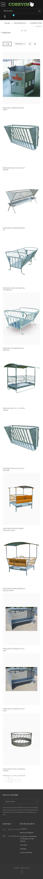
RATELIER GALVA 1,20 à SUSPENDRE (14, 169)
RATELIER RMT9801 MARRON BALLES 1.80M (14, 589)
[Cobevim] (21, 4)
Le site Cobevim (26, 852)
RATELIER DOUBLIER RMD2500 (14, 229)
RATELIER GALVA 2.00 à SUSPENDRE (13, 469)
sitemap (23, 849)
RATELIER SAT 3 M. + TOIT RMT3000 (14, 409)
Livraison (23, 829)
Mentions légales (26, 833)
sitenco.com (25, 868)
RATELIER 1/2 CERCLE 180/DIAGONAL (14, 770)
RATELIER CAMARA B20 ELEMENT (13, 109)
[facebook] (21, 872)
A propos (23, 845)
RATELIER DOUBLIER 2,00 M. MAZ (14, 649)
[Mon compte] (4, 16)
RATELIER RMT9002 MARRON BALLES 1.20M (13, 529)
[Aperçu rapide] (18, 138)
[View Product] (21, 378)
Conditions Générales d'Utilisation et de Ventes (28, 839)
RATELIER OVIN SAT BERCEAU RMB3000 (14, 289)
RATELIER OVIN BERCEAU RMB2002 (13, 349)
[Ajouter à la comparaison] (25, 138)
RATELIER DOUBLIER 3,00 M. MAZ (14, 710)
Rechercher (39, 10)
